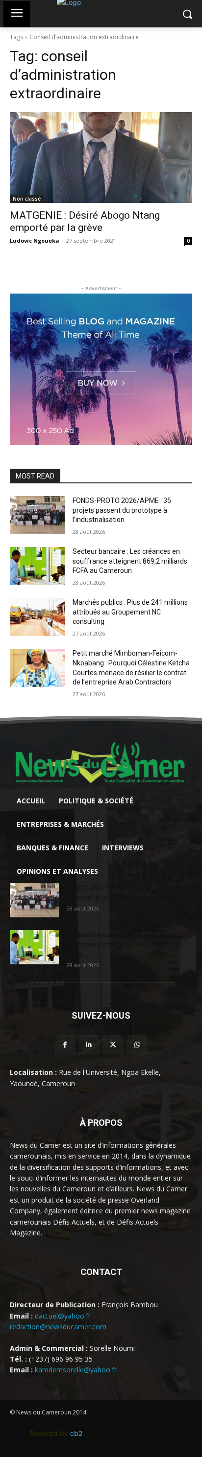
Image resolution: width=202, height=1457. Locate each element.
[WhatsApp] (137, 1044)
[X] (113, 1044)
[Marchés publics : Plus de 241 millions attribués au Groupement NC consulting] (37, 617)
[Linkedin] (89, 1044)
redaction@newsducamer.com (58, 1326)
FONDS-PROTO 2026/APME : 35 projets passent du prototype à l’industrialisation (122, 510)
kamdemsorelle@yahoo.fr (76, 1369)
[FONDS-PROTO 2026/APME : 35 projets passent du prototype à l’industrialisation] (37, 515)
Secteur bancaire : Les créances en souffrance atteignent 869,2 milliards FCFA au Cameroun (130, 560)
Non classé (27, 198)
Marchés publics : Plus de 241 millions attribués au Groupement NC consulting (130, 611)
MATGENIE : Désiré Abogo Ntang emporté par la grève (85, 221)
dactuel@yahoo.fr (63, 1315)
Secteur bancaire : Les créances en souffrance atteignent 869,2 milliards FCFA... (124, 944)
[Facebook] (65, 1044)
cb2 (76, 1433)
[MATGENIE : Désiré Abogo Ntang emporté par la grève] (101, 157)
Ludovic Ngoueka (34, 240)
